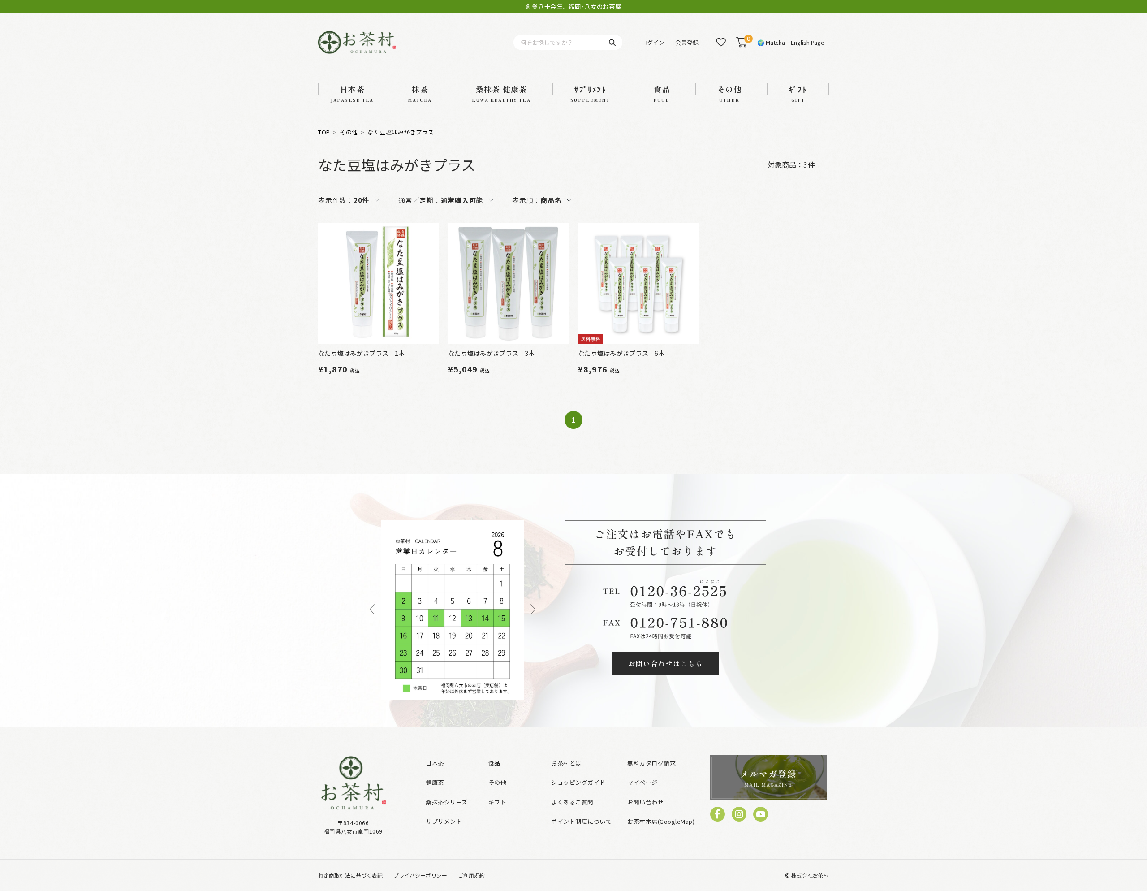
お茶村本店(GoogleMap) (660, 821)
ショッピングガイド (578, 782)
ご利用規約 (471, 875)
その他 (349, 132)
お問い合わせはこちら (665, 663)
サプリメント (444, 821)
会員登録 (687, 42)
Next (532, 610)
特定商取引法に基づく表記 (350, 875)
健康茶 (435, 782)
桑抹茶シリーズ (447, 802)
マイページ (642, 782)
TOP (324, 132)
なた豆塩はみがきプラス (400, 132)
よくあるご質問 (572, 802)
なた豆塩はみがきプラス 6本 (621, 353)
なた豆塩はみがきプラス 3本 (491, 353)
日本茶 (435, 763)
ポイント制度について (581, 821)
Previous (372, 610)
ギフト (497, 802)
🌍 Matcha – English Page (790, 42)
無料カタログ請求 (651, 763)
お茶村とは (566, 763)
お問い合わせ (645, 802)
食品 (494, 763)
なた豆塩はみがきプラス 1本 (361, 353)
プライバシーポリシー (420, 875)
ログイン (652, 42)
